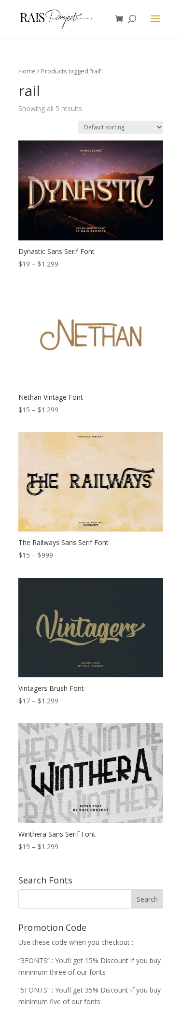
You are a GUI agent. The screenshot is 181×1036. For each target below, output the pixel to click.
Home (27, 71)
